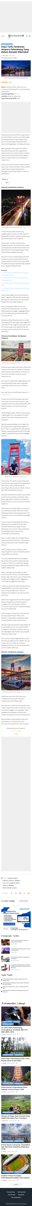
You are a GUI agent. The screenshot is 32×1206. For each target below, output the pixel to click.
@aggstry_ (25, 476)
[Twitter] (15, 893)
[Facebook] (11, 893)
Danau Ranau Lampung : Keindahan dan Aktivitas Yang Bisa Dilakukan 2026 (15, 1147)
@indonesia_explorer (24, 363)
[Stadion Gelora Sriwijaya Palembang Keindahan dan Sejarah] (16, 1164)
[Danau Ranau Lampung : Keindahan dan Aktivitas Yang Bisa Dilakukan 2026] (16, 1133)
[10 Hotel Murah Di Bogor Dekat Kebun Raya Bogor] (5, 959)
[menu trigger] (3, 36)
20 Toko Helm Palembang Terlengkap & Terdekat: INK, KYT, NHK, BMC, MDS (14, 1030)
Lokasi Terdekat (7, 1022)
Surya (4, 1034)
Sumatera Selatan (7, 44)
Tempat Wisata (19, 1055)
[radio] (12, 731)
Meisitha (5, 1180)
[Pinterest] (20, 893)
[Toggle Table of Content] (6, 182)
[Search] (30, 36)
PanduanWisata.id (22, 1204)
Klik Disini (17, 94)
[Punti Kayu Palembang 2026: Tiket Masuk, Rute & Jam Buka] (16, 1047)
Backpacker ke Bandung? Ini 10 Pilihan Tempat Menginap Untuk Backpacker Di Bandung (21, 966)
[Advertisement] (16, 16)
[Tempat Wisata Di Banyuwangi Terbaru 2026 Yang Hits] (5, 951)
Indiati (4, 1063)
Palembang (16, 1022)
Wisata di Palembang (8, 885)
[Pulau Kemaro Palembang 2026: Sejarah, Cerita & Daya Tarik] (16, 1076)
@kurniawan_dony (25, 227)
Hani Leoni (5, 55)
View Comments (24, 900)
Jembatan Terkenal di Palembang (11, 881)
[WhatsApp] (24, 893)
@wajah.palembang (25, 692)
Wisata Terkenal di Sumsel (10, 888)
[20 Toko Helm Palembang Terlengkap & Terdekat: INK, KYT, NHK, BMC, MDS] (16, 1016)
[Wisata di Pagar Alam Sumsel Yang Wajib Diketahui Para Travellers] (16, 1104)
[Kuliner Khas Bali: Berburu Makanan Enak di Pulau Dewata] (5, 942)
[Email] (28, 893)
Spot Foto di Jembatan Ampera (11, 883)
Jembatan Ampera (12, 878)
